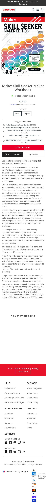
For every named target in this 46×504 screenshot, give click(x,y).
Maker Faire (32, 393)
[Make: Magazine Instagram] (19, 442)
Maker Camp (33, 402)
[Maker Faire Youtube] (15, 451)
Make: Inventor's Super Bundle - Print (19, 127)
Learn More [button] (23, 371)
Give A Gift (9, 418)
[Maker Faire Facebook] (10, 451)
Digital (27, 113)
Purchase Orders (12, 393)
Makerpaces (32, 397)
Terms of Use (29, 461)
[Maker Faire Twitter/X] (6, 451)
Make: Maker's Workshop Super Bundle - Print (24, 130)
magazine (34, 388)
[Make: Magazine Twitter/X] (6, 442)
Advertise (31, 418)
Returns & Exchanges (14, 402)
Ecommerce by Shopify (42, 477)
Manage (8, 423)
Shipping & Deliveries (14, 397)
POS (40, 474)
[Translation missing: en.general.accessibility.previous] (3, 43)
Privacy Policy (17, 461)
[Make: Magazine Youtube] (15, 442)
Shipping (13, 104)
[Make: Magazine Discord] (23, 442)
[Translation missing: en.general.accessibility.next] (42, 43)
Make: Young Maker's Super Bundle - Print (24, 135)
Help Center (10, 388)
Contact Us (32, 413)
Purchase (9, 413)
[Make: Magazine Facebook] (10, 442)
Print (17, 113)
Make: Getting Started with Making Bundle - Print (24, 140)
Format (23, 109)
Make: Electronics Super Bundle (17, 125)
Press (29, 427)
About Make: (32, 423)
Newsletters (10, 427)
